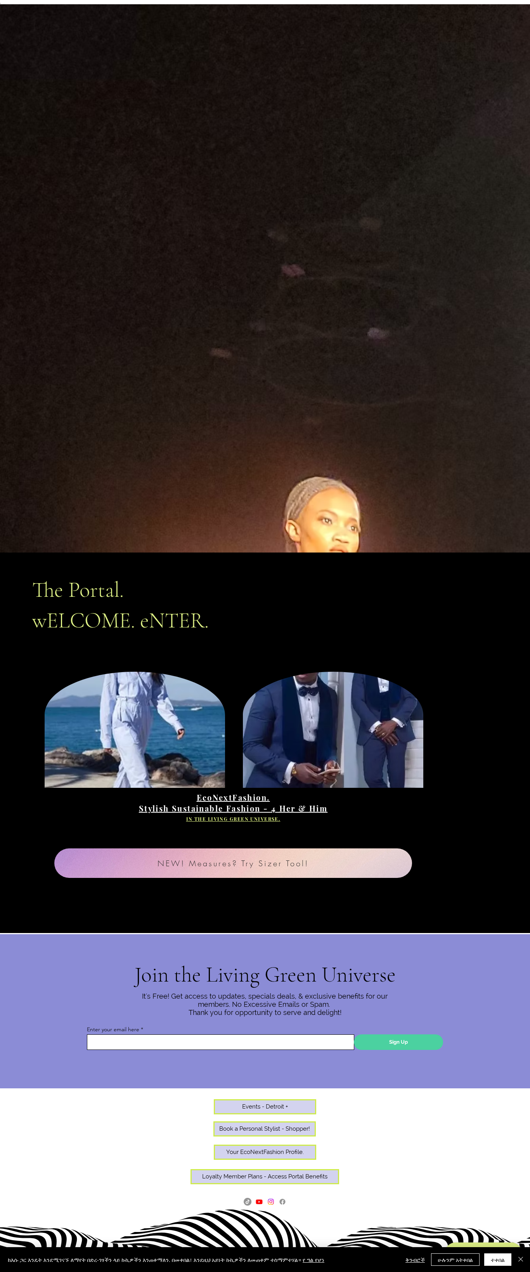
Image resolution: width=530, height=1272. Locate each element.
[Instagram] (271, 1202)
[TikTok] (247, 1202)
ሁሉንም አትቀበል (455, 1259)
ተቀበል (498, 1259)
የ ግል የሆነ (313, 1259)
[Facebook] (282, 1202)
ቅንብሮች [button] (415, 1259)
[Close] (520, 1259)
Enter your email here (113, 1029)
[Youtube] (259, 1202)
